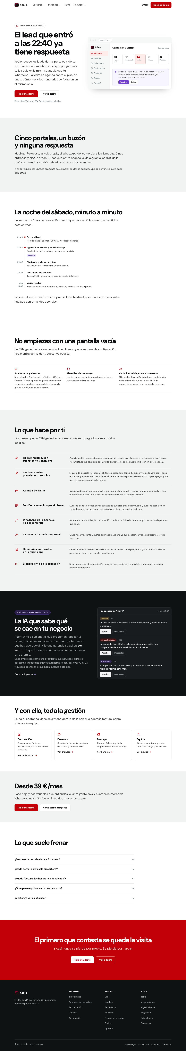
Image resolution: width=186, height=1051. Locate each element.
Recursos (79, 4)
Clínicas (73, 1012)
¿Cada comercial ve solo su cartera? (36, 869)
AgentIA (109, 1028)
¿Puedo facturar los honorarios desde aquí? (40, 878)
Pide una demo (161, 4)
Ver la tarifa (49, 93)
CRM (107, 996)
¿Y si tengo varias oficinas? (30, 898)
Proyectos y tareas (114, 1018)
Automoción (75, 1018)
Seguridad (146, 1012)
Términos (166, 1044)
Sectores (37, 4)
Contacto (146, 1023)
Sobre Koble (147, 1018)
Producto (53, 4)
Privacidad (143, 1044)
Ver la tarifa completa (55, 807)
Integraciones (148, 1002)
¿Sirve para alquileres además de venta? (38, 888)
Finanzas (109, 1012)
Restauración (75, 1007)
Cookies (155, 1044)
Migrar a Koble (148, 1007)
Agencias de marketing (80, 1002)
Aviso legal (130, 1044)
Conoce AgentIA (24, 674)
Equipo (108, 1023)
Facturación (111, 1007)
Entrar (145, 4)
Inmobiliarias (75, 996)
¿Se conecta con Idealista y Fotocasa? (37, 859)
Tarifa (67, 4)
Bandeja (109, 1002)
